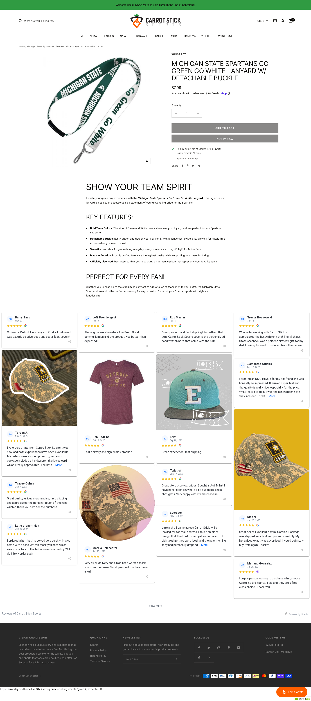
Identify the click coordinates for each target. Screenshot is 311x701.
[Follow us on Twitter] (209, 648)
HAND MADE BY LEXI (196, 35)
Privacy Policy (98, 650)
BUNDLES (159, 35)
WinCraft (179, 54)
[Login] (282, 21)
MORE (174, 35)
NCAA (93, 35)
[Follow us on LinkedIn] (209, 657)
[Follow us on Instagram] (219, 648)
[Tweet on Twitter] (193, 165)
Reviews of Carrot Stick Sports (21, 613)
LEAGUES (108, 35)
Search (94, 644)
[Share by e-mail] (199, 166)
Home (22, 46)
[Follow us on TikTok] (199, 657)
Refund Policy (98, 655)
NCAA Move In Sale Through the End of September (165, 4)
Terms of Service (100, 661)
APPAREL (125, 35)
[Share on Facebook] (182, 165)
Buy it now (225, 139)
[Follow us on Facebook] (199, 648)
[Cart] (290, 21)
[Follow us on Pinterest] (229, 648)
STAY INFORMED (225, 35)
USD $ (260, 20)
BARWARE (142, 35)
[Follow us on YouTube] (239, 648)
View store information (187, 158)
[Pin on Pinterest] (187, 165)
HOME (80, 35)
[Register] (176, 659)
